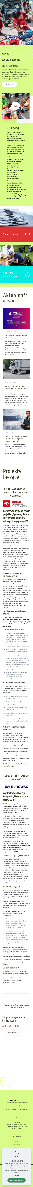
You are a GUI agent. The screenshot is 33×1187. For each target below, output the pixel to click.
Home (17, 1141)
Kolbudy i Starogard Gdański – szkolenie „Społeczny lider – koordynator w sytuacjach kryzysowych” (16, 439)
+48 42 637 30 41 (16, 1106)
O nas (16, 1148)
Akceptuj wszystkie (16, 1180)
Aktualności (16, 1144)
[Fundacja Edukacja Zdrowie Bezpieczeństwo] (10, 2)
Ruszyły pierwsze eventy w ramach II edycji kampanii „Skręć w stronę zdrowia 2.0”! (16, 388)
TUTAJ (16, 1175)
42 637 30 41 (10, 1026)
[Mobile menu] (30, 2)
